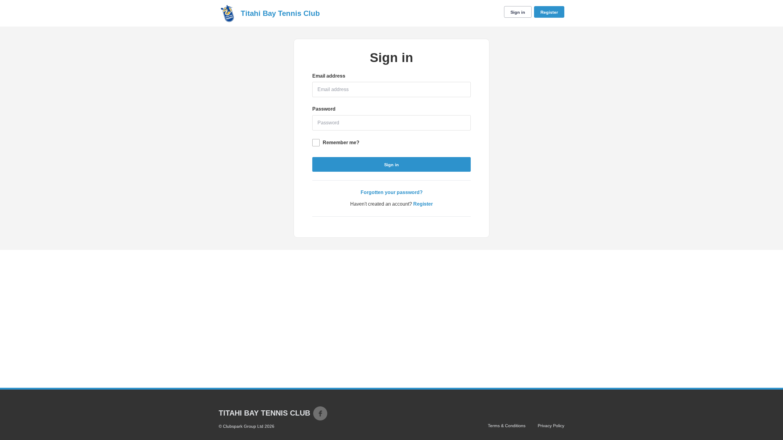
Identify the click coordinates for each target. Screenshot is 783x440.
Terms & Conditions (506, 425)
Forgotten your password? (392, 192)
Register (549, 12)
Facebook (320, 413)
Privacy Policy (551, 425)
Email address (328, 76)
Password (324, 109)
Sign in (517, 12)
